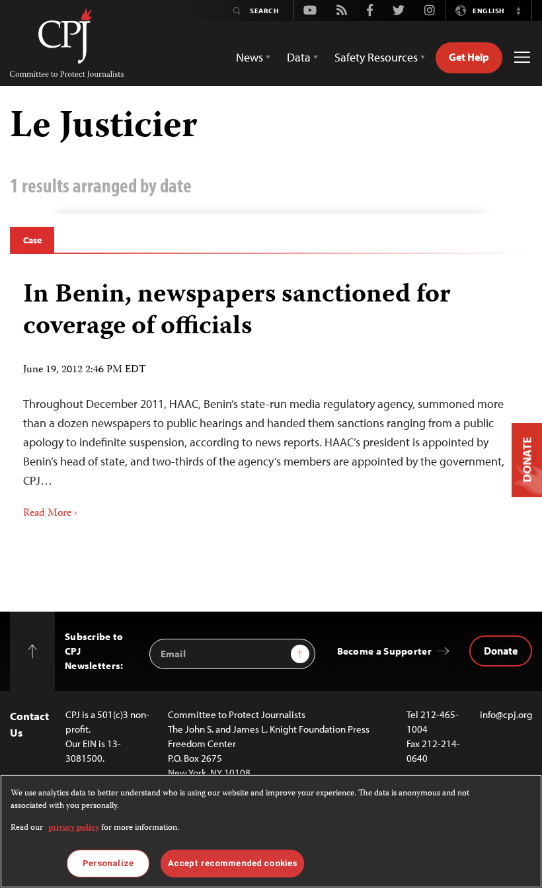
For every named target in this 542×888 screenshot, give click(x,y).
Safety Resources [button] (376, 57)
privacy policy (73, 828)
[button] (518, 10)
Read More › (50, 513)
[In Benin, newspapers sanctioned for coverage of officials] (271, 396)
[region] (271, 831)
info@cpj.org (506, 714)
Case (32, 240)
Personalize (108, 863)
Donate (501, 650)
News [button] (249, 57)
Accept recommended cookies (232, 863)
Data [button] (299, 57)
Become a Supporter (384, 651)
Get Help (469, 56)
